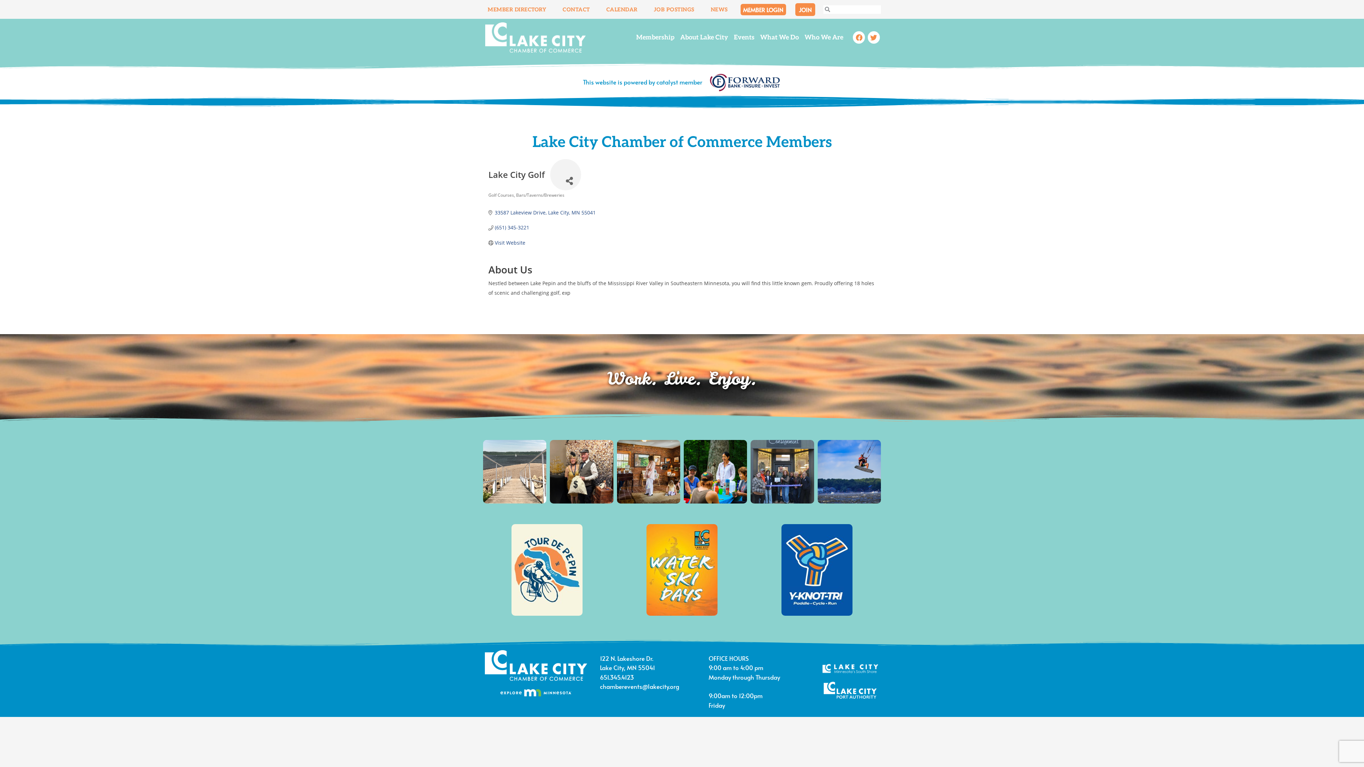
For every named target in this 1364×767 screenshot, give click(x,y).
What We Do (779, 37)
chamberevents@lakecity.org (639, 686)
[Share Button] (565, 174)
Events (744, 37)
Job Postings (674, 9)
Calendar (622, 9)
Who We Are (824, 37)
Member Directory (517, 9)
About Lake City (704, 37)
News (719, 9)
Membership (655, 37)
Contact (576, 9)
